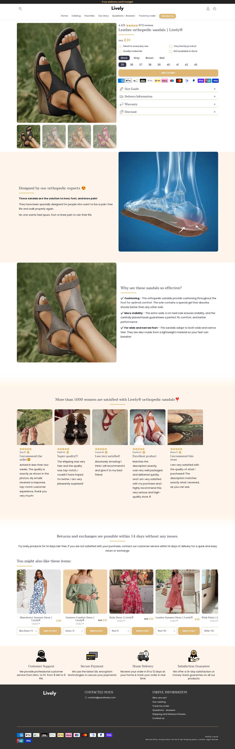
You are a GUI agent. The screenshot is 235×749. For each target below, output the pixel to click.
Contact (201, 739)
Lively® (215, 737)
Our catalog (159, 701)
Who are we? (159, 697)
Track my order (160, 706)
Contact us (158, 718)
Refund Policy (152, 739)
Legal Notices (212, 739)
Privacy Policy (165, 739)
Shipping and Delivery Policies (169, 714)
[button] (20, 8)
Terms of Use (177, 739)
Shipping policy (190, 739)
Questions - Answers (163, 710)
